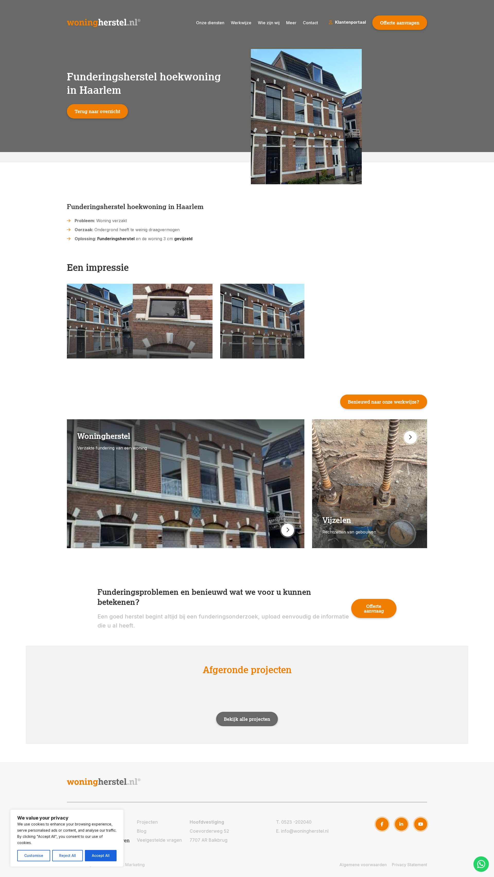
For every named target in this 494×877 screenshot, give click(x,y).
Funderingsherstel (116, 238)
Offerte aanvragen (399, 23)
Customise (33, 855)
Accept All (101, 855)
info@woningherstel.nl (305, 831)
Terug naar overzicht (97, 111)
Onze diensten (210, 22)
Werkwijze (241, 22)
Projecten (147, 822)
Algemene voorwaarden (363, 864)
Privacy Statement (409, 864)
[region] (66, 838)
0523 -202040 (296, 822)
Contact (310, 22)
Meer (291, 22)
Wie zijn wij (269, 22)
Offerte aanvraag (374, 608)
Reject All (67, 855)
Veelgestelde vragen (159, 840)
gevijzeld (183, 238)
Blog (141, 831)
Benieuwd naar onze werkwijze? (383, 402)
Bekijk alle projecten (247, 719)
